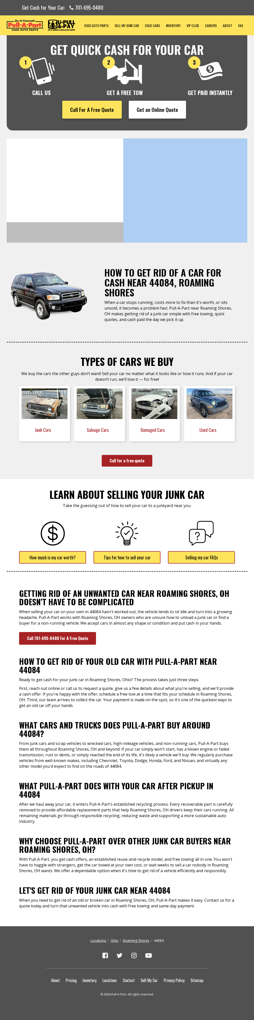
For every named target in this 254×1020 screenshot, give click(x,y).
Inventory (173, 25)
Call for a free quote (127, 461)
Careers (211, 25)
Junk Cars (43, 430)
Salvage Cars (98, 430)
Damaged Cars (153, 430)
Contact (129, 980)
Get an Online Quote (157, 109)
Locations (98, 940)
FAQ (240, 25)
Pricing (71, 980)
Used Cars (152, 25)
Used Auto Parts (96, 25)
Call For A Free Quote (92, 109)
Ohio (114, 940)
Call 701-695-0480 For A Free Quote (57, 638)
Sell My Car (149, 980)
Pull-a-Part (44, 25)
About (227, 25)
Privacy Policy (174, 980)
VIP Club (193, 25)
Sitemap (196, 980)
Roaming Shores (136, 940)
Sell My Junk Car (127, 25)
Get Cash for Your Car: (62, 7)
